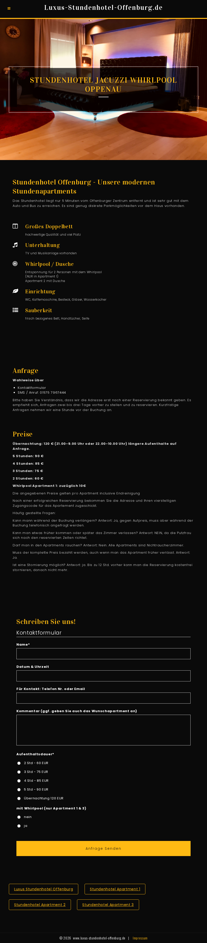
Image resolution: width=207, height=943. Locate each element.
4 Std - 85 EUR (36, 780)
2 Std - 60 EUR (36, 763)
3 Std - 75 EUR (36, 771)
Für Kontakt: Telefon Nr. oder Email (50, 688)
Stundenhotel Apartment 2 (40, 904)
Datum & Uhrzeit (32, 666)
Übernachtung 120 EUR (44, 798)
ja (25, 825)
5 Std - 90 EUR (36, 789)
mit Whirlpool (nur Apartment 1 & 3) (51, 808)
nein (28, 816)
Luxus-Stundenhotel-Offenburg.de (103, 7)
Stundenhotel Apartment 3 (108, 904)
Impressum (140, 937)
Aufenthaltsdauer (35, 754)
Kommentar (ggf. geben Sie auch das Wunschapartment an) (76, 711)
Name (23, 644)
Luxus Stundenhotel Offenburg (43, 889)
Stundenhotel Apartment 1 (115, 889)
